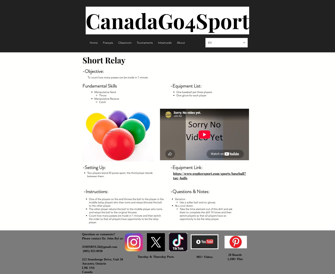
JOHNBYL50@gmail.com (99, 247)
